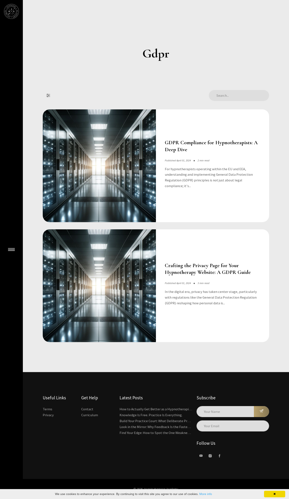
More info (205, 494)
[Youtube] (201, 455)
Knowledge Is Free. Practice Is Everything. (151, 415)
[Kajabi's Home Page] (11, 11)
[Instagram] (210, 455)
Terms (47, 409)
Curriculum (89, 415)
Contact (87, 409)
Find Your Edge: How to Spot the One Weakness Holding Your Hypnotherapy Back (180, 432)
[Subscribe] (261, 411)
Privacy (48, 415)
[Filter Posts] (48, 95)
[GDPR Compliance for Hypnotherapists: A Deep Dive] (99, 165)
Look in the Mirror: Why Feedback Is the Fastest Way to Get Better (169, 426)
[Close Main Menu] (11, 249)
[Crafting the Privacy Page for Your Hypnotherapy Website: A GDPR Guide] (99, 285)
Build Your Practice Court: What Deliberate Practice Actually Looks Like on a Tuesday (183, 421)
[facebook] (219, 455)
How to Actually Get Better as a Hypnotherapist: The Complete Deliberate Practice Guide (187, 409)
